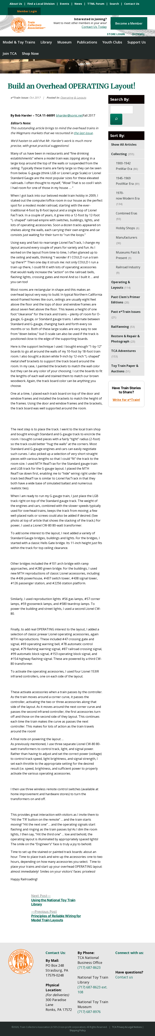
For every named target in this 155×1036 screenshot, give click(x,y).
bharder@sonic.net (69, 115)
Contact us (124, 977)
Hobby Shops (127, 228)
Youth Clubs (112, 42)
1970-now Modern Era (128, 198)
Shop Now (30, 53)
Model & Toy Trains (19, 42)
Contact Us (131, 3)
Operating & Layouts (73, 97)
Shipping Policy (78, 1030)
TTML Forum (95, 3)
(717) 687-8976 (89, 1011)
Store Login (115, 34)
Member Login (26, 11)
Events (64, 3)
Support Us (136, 42)
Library (46, 42)
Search (114, 3)
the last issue (83, 133)
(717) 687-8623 (89, 967)
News (78, 3)
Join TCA (10, 53)
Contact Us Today (94, 27)
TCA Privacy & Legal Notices (127, 1027)
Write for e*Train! (126, 400)
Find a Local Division (41, 3)
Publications (87, 42)
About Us (16, 3)
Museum (64, 42)
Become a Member (129, 23)
